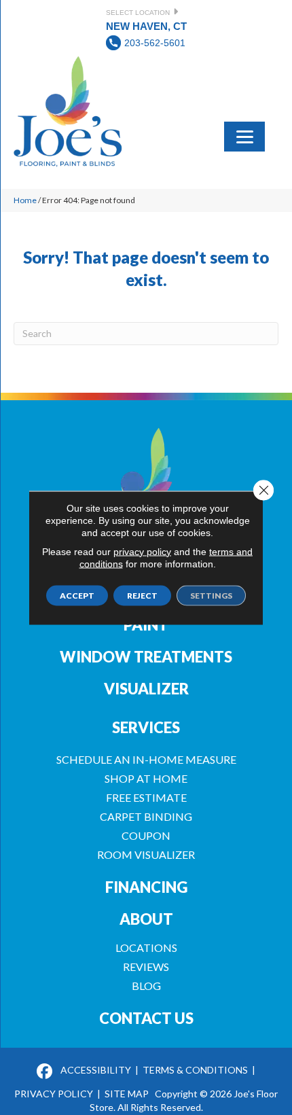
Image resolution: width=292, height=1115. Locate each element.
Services (146, 727)
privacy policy (142, 551)
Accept (77, 595)
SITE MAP (127, 1093)
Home (25, 200)
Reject (142, 595)
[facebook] (44, 1071)
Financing (146, 887)
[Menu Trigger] (244, 135)
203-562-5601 (154, 42)
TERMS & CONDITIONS (195, 1070)
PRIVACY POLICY (53, 1093)
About (146, 919)
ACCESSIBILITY (95, 1070)
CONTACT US (146, 1018)
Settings (211, 595)
